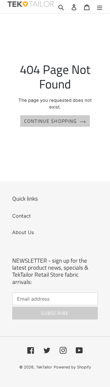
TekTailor (44, 367)
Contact (21, 216)
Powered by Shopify (72, 367)
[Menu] (99, 6)
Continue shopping (50, 121)
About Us (23, 232)
